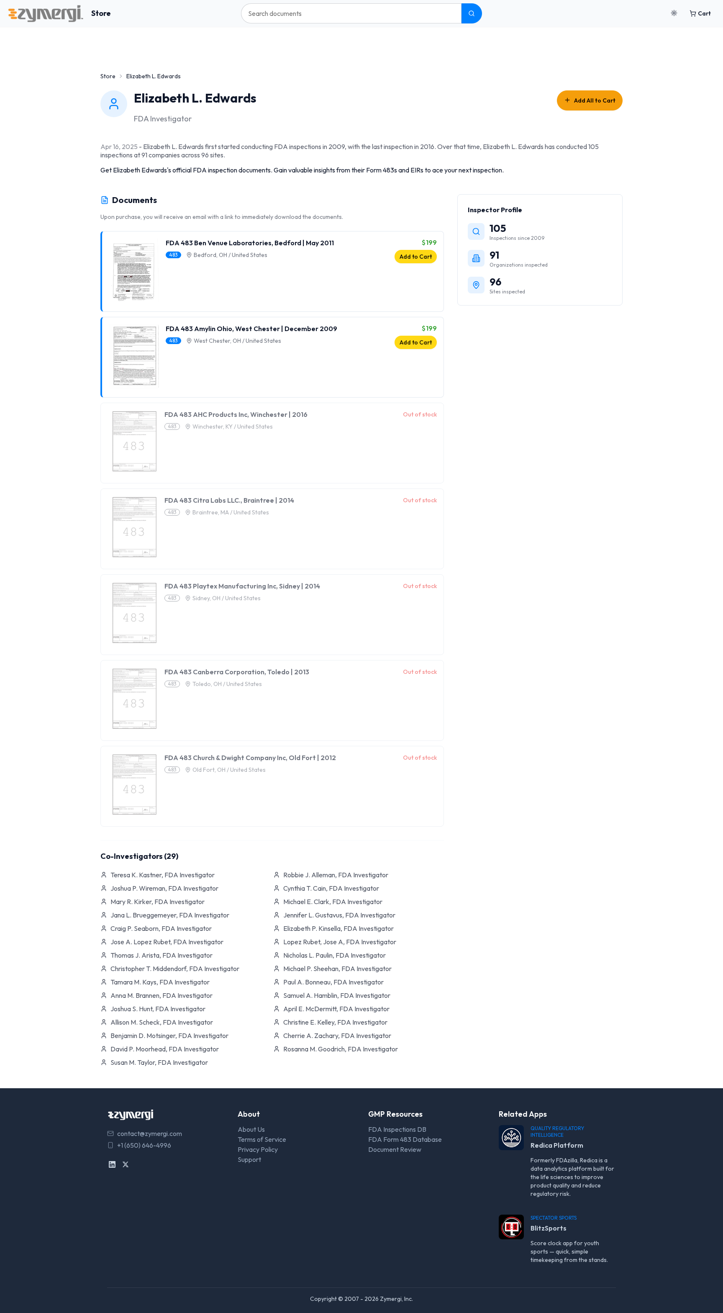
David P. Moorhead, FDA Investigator (164, 1049)
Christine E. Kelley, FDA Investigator (335, 1022)
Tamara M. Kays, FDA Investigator (160, 982)
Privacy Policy (258, 1149)
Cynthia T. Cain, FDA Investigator (331, 888)
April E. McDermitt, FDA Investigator (336, 1009)
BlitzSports (549, 1228)
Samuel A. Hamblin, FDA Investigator (336, 995)
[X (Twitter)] (125, 1164)
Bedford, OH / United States (230, 255)
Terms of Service (262, 1139)
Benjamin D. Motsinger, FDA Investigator (169, 1035)
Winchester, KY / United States (232, 426)
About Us (251, 1129)
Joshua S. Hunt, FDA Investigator (157, 1009)
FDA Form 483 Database (405, 1139)
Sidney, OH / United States (226, 598)
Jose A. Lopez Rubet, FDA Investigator (166, 942)
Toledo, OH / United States (227, 684)
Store (101, 13)
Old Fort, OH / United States (229, 769)
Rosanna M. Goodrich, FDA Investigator (340, 1049)
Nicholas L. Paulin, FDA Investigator (334, 955)
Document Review (394, 1149)
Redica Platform (557, 1145)
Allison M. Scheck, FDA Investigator (161, 1022)
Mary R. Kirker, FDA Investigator (157, 901)
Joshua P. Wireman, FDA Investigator (164, 888)
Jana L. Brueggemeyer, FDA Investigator (169, 915)
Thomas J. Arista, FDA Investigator (161, 955)
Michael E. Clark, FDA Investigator (332, 901)
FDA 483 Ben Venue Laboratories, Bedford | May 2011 (250, 243)
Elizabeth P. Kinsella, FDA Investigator (338, 928)
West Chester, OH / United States (237, 340)
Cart (704, 13)
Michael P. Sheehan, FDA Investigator (337, 968)
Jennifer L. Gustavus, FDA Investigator (339, 915)
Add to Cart (416, 256)
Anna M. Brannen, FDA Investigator (161, 995)
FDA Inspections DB (397, 1129)
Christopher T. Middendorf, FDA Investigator (174, 968)
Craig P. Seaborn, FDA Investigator (161, 928)
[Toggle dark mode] (674, 13)
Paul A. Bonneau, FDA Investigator (333, 982)
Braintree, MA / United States (230, 512)
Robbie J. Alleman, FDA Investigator (335, 875)
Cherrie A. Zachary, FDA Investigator (337, 1035)
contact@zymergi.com (149, 1133)
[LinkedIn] (112, 1164)
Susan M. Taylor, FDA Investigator (159, 1062)
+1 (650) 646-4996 (144, 1145)
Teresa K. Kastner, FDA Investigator (162, 875)
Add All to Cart (594, 100)
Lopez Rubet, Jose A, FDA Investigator (339, 942)
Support (249, 1159)
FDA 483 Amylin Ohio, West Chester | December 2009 (251, 328)
